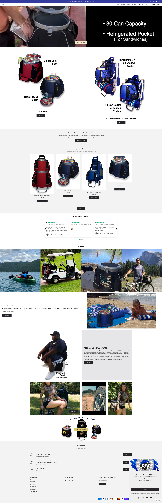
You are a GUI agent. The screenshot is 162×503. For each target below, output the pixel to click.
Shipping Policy (33, 489)
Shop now (41, 115)
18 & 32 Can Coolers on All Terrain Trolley (42, 195)
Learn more (6, 315)
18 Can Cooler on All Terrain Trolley (94, 192)
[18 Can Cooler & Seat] (68, 171)
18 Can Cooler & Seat (68, 190)
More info (127, 454)
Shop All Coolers (81, 42)
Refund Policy (33, 487)
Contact (134, 4)
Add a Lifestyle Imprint (81, 429)
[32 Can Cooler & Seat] (120, 168)
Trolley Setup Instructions (35, 483)
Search (31, 479)
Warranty (32, 492)
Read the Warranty (81, 140)
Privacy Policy (33, 486)
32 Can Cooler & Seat (119, 183)
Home (118, 4)
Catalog (128, 4)
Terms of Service (33, 491)
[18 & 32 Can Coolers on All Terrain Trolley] (42, 174)
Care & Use (140, 4)
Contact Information (34, 484)
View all (81, 208)
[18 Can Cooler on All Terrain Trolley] (94, 172)
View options (42, 200)
